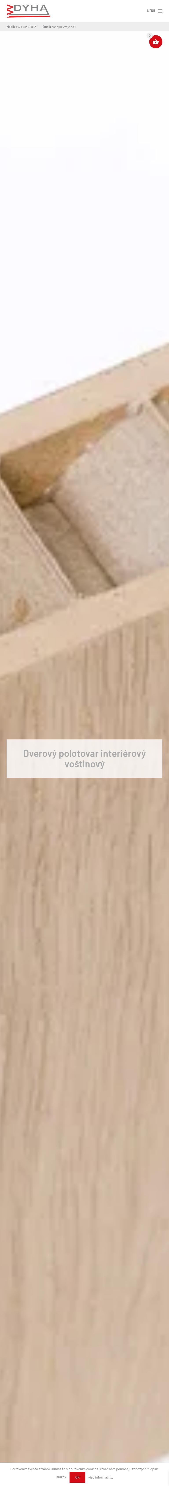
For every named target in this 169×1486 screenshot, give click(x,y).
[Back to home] (28, 11)
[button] (154, 11)
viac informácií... (100, 1477)
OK (77, 1477)
